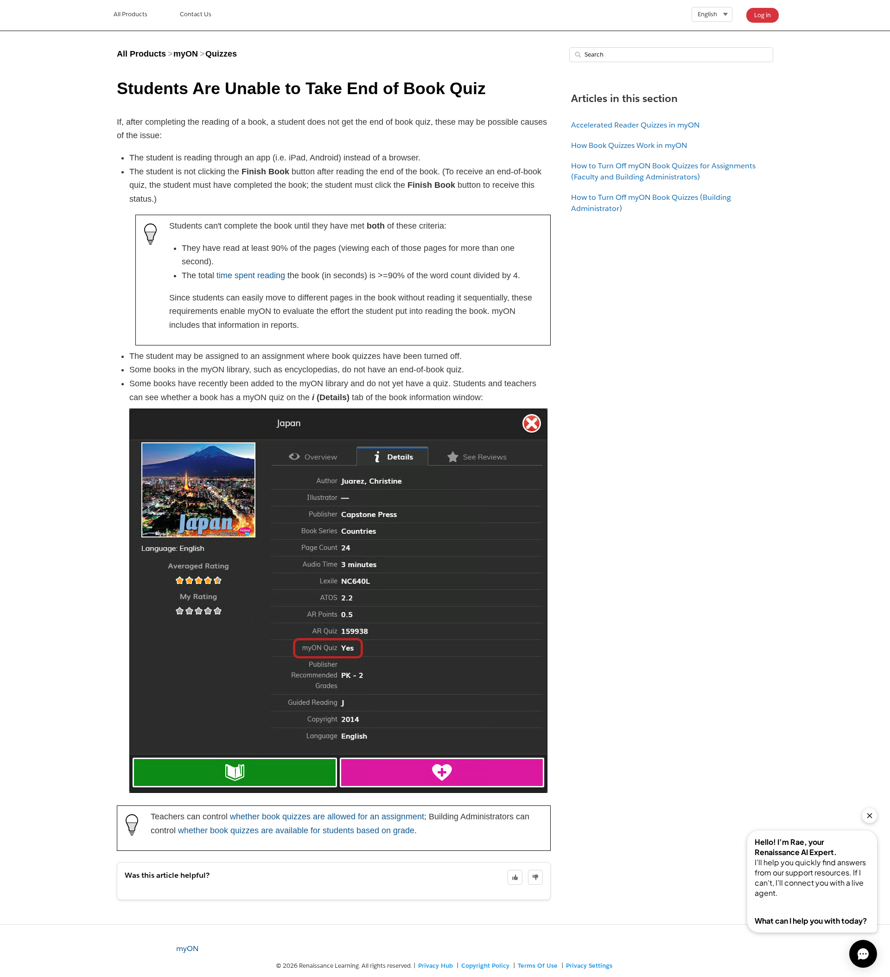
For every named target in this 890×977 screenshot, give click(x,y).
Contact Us (195, 14)
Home (130, 15)
